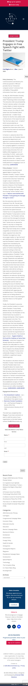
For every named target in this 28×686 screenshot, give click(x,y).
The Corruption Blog (9, 565)
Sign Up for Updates (14, 642)
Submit (5, 462)
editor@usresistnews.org (12, 666)
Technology (6, 562)
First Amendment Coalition (12, 395)
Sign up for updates (15, 2)
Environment (6, 538)
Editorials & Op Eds (8, 524)
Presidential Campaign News (11, 554)
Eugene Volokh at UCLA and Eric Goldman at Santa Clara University (14, 338)
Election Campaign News (10, 529)
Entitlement (6, 535)
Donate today (15, 5)
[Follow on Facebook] (9, 626)
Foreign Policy (7, 540)
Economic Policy (7, 521)
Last (5, 448)
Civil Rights (6, 69)
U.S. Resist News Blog (9, 568)
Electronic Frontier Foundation (13, 401)
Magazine (6, 551)
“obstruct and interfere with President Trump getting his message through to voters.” (14, 196)
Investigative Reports (9, 549)
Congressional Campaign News (12, 518)
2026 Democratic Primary (10, 513)
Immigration (6, 546)
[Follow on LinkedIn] (14, 626)
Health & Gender (8, 543)
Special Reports (7, 559)
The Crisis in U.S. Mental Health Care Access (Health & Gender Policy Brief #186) (14, 504)
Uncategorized (7, 570)
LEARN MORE (14, 165)
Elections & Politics (8, 532)
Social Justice (6, 557)
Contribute (14, 605)
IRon (16, 69)
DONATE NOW (14, 36)
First (5, 441)
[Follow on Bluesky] (19, 626)
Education (6, 527)
